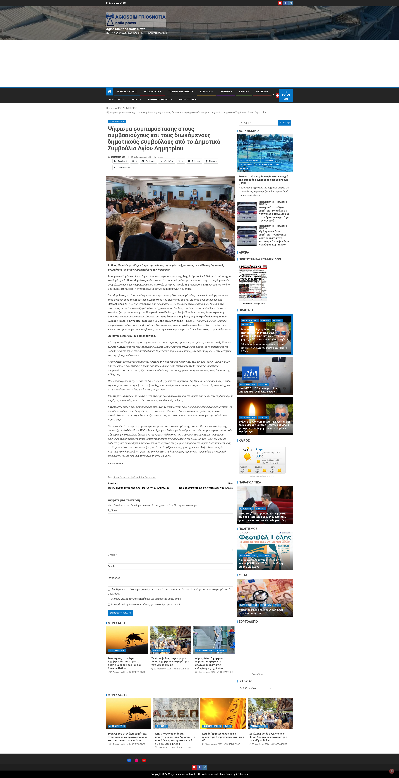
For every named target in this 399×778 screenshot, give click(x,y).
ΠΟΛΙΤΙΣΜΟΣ (116, 99)
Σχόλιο (112, 510)
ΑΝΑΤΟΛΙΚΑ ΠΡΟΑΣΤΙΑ (249, 161)
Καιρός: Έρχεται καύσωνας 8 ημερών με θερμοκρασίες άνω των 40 (223, 737)
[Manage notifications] (391, 771)
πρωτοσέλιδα (248, 304)
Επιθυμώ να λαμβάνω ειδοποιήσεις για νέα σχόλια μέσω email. (146, 598)
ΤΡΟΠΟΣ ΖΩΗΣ (186, 99)
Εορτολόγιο (257, 674)
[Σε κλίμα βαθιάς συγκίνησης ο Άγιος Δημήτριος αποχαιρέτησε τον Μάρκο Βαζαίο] (170, 640)
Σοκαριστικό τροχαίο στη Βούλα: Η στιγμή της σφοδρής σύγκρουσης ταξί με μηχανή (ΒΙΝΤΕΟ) (263, 180)
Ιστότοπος (114, 577)
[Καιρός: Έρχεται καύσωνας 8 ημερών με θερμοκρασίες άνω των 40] (223, 713)
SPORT (135, 99)
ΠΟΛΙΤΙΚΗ (225, 91)
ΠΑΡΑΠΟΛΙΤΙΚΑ (246, 509)
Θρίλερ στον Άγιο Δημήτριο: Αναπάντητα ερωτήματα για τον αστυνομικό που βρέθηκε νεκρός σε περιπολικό (274, 238)
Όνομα (112, 554)
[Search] (273, 95)
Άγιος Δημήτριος (122, 477)
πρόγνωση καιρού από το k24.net (262, 476)
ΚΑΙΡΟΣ (228, 726)
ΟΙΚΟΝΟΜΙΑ (262, 91)
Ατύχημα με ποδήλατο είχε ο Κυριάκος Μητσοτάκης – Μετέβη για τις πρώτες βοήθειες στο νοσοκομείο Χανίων (262, 517)
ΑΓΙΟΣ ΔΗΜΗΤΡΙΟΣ (127, 91)
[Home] (109, 91)
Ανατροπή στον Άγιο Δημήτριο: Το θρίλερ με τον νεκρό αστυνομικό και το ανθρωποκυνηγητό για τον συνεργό (274, 214)
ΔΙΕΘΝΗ (243, 91)
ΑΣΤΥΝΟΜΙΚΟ (268, 161)
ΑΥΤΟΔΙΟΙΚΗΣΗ (151, 91)
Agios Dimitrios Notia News (125, 29)
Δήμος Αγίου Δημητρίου (143, 477)
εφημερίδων (260, 304)
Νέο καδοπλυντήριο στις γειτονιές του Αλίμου (206, 485)
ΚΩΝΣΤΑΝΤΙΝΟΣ (118, 157)
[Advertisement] (199, 64)
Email (111, 566)
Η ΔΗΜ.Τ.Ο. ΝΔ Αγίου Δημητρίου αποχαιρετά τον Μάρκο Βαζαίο (258, 390)
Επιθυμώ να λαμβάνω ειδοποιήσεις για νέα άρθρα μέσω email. (145, 604)
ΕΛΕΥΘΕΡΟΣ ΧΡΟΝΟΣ (159, 99)
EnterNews (226, 774)
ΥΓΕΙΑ (242, 602)
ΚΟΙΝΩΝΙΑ (205, 91)
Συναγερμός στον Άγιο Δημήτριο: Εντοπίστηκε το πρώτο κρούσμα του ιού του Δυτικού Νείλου (127, 737)
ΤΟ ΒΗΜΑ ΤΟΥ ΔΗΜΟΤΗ (180, 91)
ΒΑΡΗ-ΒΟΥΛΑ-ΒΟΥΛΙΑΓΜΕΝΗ (267, 165)
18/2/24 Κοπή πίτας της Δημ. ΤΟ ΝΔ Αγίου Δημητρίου (138, 485)
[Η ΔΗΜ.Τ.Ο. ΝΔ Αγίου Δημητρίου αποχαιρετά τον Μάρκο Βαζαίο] (265, 376)
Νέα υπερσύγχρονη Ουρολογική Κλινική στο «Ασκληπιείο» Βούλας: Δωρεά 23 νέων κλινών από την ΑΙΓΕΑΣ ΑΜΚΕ (264, 610)
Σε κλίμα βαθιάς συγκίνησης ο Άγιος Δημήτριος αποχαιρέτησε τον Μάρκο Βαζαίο (170, 661)
